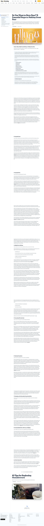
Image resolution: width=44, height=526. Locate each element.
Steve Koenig (14, 481)
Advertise (28, 515)
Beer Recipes (10, 515)
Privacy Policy (37, 515)
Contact (19, 515)
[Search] (35, 1)
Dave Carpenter (14, 26)
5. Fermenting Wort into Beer (3, 21)
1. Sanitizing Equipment (3, 18)
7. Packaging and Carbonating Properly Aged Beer (5, 23)
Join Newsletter (3, 519)
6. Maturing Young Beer (3, 22)
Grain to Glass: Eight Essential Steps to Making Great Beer (5, 17)
